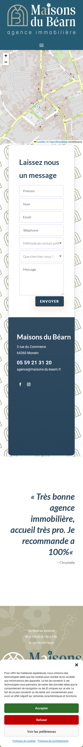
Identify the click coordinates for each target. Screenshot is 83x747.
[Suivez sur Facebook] (20, 384)
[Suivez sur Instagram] (28, 384)
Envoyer (49, 301)
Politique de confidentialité (53, 741)
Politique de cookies (24, 741)
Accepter (41, 708)
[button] (76, 665)
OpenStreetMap (58, 141)
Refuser (41, 720)
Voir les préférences (41, 732)
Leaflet (40, 141)
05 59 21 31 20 (34, 363)
